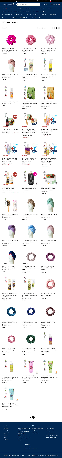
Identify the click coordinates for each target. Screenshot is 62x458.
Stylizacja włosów (7, 14)
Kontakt (19, 440)
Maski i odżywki (15, 11)
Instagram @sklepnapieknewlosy (52, 433)
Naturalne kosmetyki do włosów (24, 437)
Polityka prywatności (35, 455)
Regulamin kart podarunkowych (31, 448)
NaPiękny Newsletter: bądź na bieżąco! (24, 429)
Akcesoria (43, 14)
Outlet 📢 (4, 8)
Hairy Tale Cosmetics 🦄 (31, 8)
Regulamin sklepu (28, 447)
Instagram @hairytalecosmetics (52, 435)
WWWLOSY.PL (49, 432)
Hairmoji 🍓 (43, 8)
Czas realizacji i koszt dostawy (38, 428)
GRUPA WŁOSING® (50, 428)
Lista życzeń (6, 428)
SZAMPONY (5, 11)
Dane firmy (42, 455)
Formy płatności (35, 430)
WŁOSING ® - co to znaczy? (23, 431)
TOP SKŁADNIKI (13, 17)
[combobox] (28, 4)
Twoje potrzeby (36, 17)
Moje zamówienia (35, 433)
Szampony (6, 430)
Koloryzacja (53, 14)
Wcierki (5, 433)
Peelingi (5, 435)
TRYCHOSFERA (19, 14)
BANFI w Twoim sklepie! (22, 438)
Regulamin (6, 455)
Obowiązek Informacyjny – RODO (23, 455)
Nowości (12, 8)
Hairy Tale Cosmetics (50, 430)
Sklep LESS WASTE (21, 433)
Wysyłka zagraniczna (36, 432)
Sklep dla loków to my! (22, 435)
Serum (5, 437)
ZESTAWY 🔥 (51, 8)
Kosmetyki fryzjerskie (32, 14)
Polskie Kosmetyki (24, 17)
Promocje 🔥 (20, 8)
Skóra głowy (26, 11)
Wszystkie (6, 439)
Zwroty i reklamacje (12, 455)
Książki (4, 17)
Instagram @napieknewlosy (51, 437)
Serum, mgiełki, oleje (39, 11)
